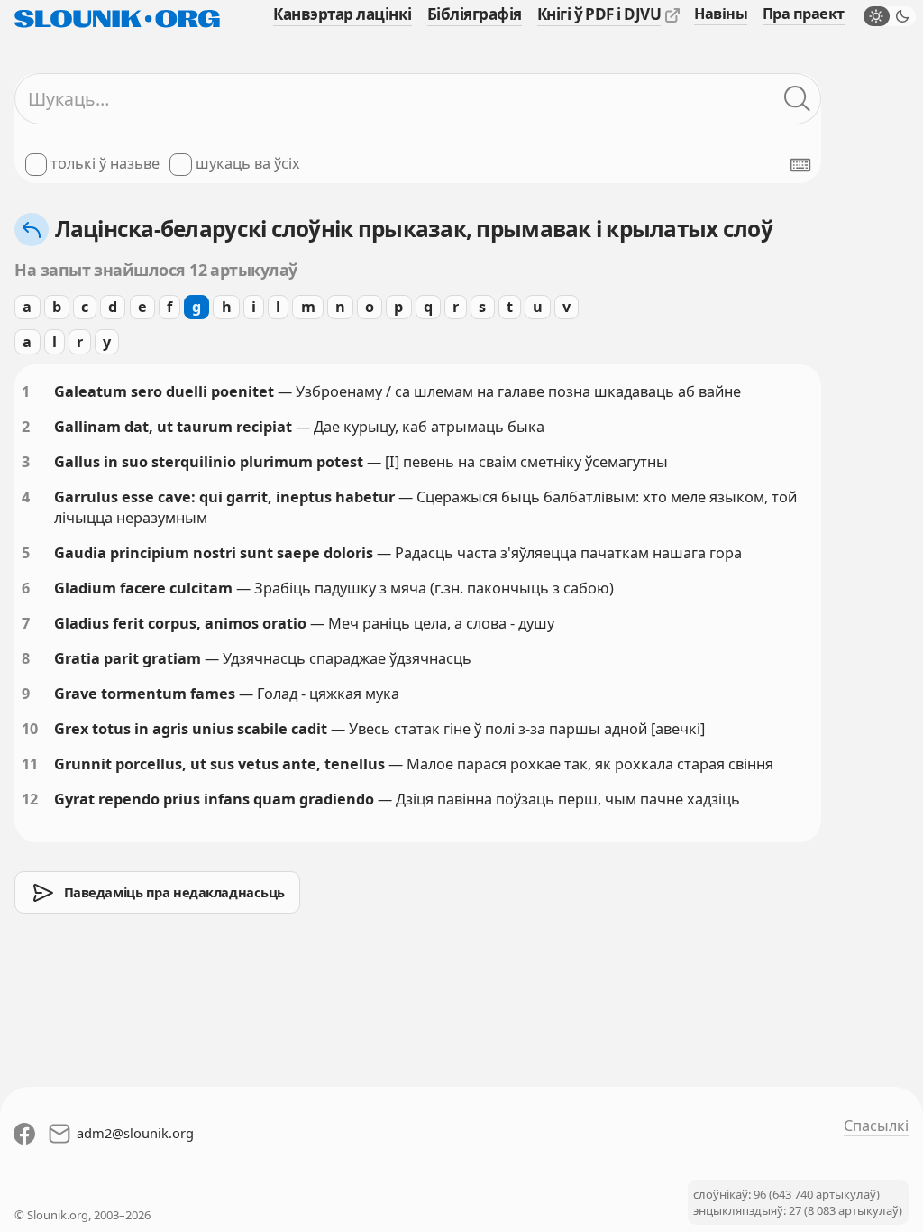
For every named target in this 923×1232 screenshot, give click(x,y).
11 (30, 764)
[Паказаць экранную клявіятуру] (800, 165)
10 (30, 729)
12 (30, 799)
